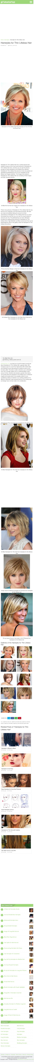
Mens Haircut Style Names (10, 976)
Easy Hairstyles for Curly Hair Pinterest (11, 789)
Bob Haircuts (20, 1025)
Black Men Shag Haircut (10, 937)
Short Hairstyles (5, 1043)
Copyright (13, 1054)
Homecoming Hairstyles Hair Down (13, 948)
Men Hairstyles (21, 1040)
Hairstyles (4, 45)
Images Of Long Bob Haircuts (11, 931)
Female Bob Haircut (9, 981)
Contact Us (7, 1054)
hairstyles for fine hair (17, 721)
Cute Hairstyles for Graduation (12, 953)
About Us (24, 1054)
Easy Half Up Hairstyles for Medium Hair (14, 959)
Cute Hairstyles (4, 1031)
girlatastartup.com (5, 363)
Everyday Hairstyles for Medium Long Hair (15, 1004)
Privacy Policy (30, 1054)
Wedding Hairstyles (22, 1043)
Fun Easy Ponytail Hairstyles (11, 965)
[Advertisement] (17, 22)
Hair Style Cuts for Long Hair (8, 850)
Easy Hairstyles (21, 1031)
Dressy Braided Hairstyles (10, 926)
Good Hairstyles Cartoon (7, 809)
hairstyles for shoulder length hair (20, 723)
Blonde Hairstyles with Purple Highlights (14, 987)
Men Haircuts (4, 1040)
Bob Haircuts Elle (8, 998)
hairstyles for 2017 (7, 721)
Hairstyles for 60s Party (7, 768)
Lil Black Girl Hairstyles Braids (11, 909)
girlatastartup (8, 1)
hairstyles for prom (8, 723)
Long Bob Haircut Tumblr (10, 1009)
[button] (30, 2)
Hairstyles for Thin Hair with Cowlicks (10, 830)
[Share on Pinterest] (19, 718)
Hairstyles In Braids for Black (8, 748)
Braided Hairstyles (5, 1028)
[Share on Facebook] (12, 718)
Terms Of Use (19, 1054)
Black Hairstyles (5, 1025)
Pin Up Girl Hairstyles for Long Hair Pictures (15, 970)
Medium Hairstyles (22, 1037)
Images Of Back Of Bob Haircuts (12, 1015)
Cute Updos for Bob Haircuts (11, 942)
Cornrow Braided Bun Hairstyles (12, 914)
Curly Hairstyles (21, 1028)
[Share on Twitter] (9, 718)
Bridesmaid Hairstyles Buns (11, 920)
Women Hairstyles (5, 1046)
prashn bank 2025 (30, 1059)
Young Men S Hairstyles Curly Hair (13, 992)
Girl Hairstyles (4, 1034)
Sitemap (3, 1054)
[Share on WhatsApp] (16, 718)
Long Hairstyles (5, 1037)
